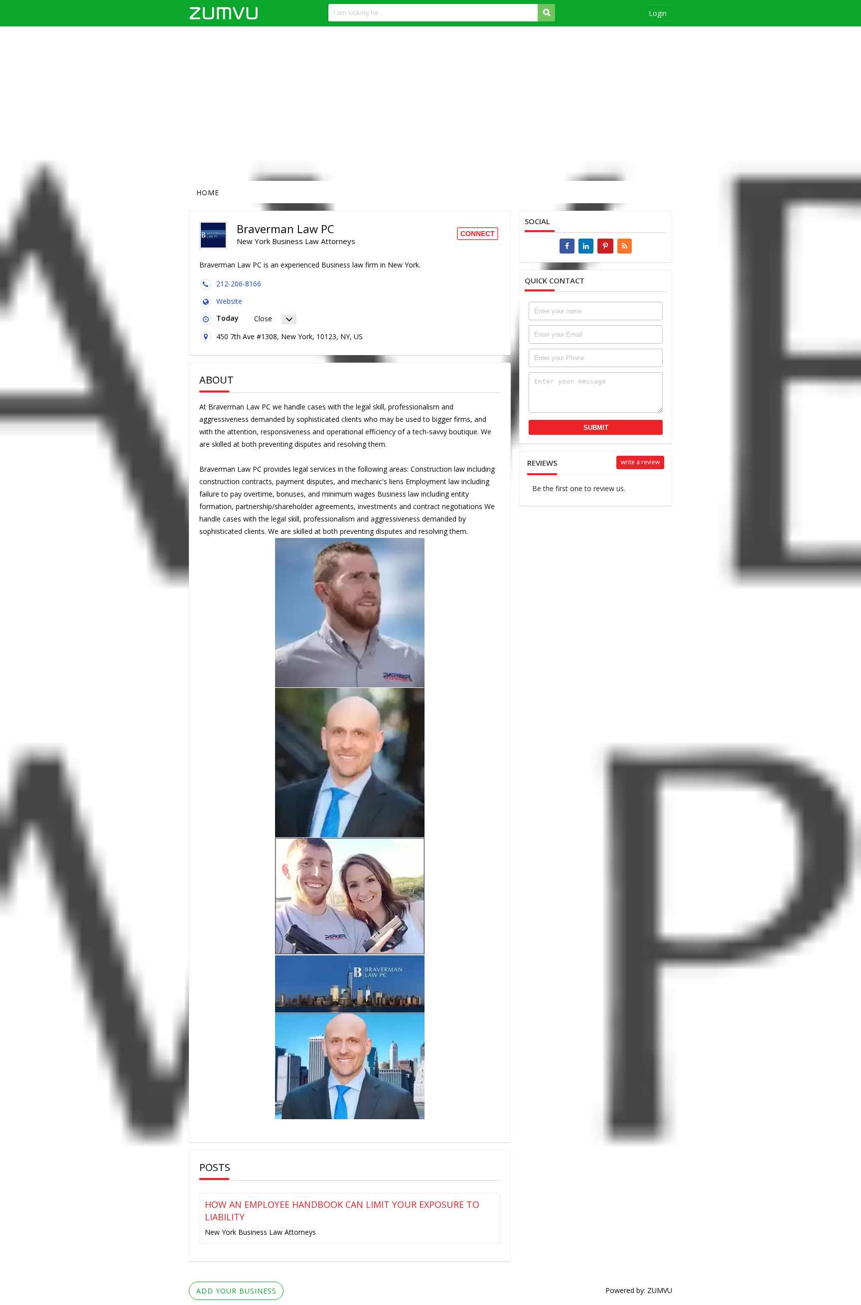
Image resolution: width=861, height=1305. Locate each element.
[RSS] (624, 246)
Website (229, 301)
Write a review (640, 462)
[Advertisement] (430, 103)
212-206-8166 (238, 283)
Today (227, 318)
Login (658, 13)
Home (207, 192)
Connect (477, 234)
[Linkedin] (585, 246)
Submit (595, 427)
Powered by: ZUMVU (638, 1290)
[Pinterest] (605, 246)
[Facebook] (567, 246)
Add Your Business (236, 1291)
